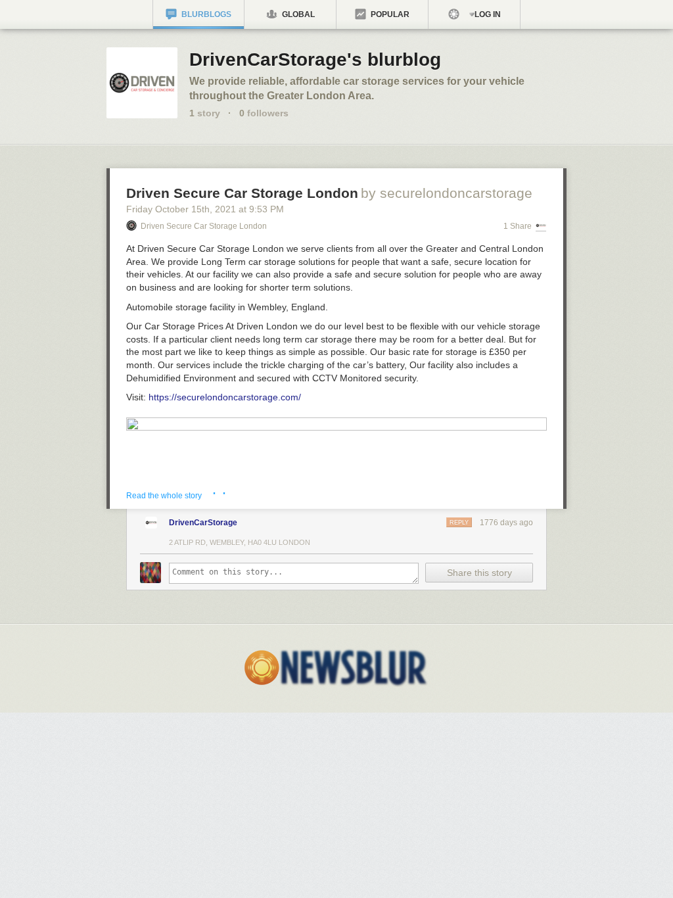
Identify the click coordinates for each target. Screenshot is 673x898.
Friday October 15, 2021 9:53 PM (205, 209)
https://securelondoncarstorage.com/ (225, 397)
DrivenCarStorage (203, 523)
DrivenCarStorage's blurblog (315, 59)
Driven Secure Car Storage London (242, 193)
